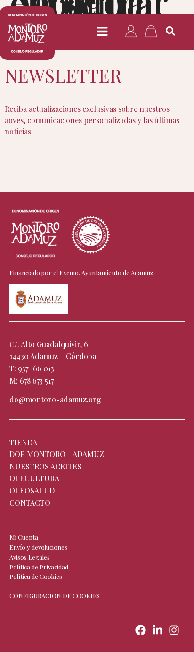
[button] (102, 32)
